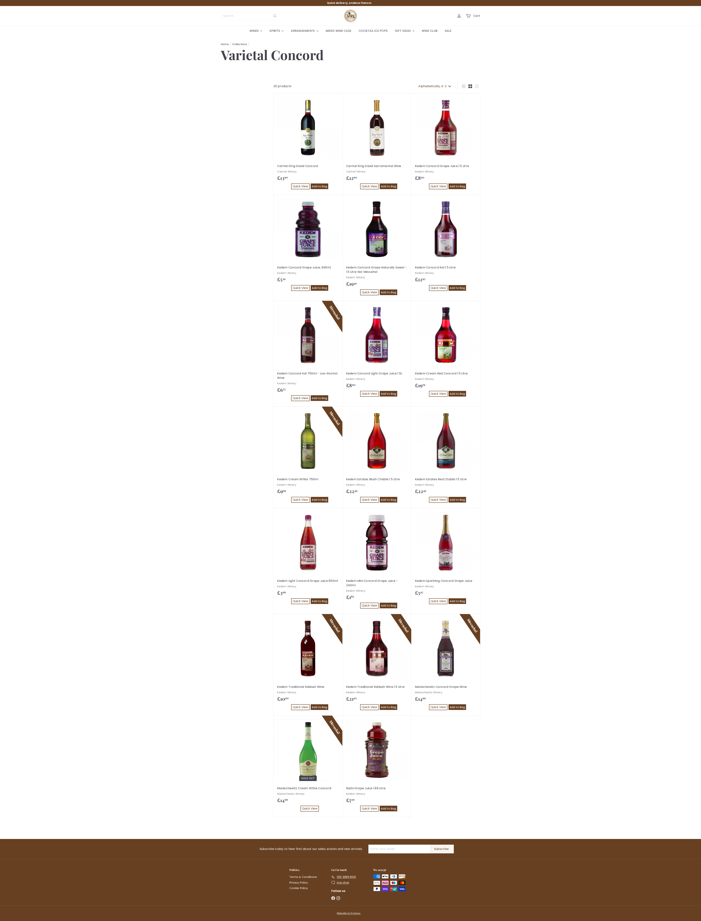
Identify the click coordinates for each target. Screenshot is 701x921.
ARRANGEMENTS (303, 31)
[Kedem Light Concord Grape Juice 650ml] (307, 559)
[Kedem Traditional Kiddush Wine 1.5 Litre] (376, 665)
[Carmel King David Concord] (307, 144)
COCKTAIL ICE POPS (373, 31)
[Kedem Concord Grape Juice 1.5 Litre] (445, 144)
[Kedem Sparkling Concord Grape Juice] (445, 559)
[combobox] (250, 15)
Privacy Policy (298, 882)
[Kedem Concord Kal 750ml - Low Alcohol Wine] (307, 354)
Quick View (301, 186)
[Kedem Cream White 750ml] (307, 457)
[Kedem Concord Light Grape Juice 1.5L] (376, 351)
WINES (254, 31)
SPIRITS (275, 31)
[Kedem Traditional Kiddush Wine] (307, 665)
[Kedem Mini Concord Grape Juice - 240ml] (376, 561)
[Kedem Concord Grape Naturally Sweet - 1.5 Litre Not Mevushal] (376, 248)
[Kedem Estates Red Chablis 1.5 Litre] (445, 457)
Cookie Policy (298, 888)
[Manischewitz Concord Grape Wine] (445, 665)
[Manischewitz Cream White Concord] (307, 766)
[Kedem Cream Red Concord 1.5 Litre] (445, 351)
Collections (239, 44)
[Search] (275, 15)
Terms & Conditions (303, 877)
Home (225, 44)
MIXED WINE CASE (339, 31)
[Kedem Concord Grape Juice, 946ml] (307, 245)
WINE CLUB (429, 31)
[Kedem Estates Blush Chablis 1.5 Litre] (376, 457)
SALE (448, 31)
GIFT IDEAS (403, 31)
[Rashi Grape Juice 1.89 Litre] (376, 766)
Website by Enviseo (349, 913)
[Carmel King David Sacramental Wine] (376, 144)
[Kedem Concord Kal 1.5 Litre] (445, 245)
